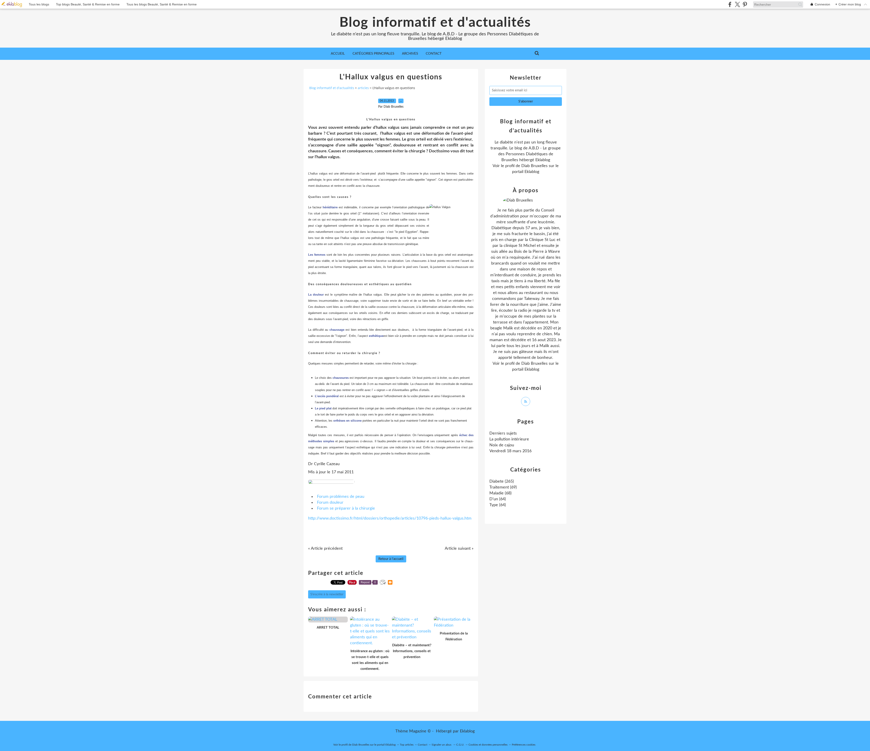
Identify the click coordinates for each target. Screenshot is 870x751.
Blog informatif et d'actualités (435, 22)
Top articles (406, 744)
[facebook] (730, 4)
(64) (497, 499)
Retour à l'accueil (391, 559)
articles (363, 88)
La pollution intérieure (509, 439)
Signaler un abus (442, 744)
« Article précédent (325, 549)
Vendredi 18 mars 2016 (510, 451)
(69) (503, 487)
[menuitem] (337, 54)
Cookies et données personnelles (488, 744)
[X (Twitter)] (737, 4)
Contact (434, 53)
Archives (410, 53)
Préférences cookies (523, 744)
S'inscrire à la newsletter (326, 594)
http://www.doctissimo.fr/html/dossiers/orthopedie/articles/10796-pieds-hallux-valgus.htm (389, 518)
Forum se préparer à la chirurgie (346, 508)
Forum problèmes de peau (340, 497)
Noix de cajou (501, 445)
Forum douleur (330, 503)
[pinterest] (745, 4)
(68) (500, 493)
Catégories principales (373, 53)
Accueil (338, 53)
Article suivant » (459, 549)
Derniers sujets (503, 433)
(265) (501, 481)
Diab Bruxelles (534, 166)
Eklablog (467, 731)
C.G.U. (460, 744)
